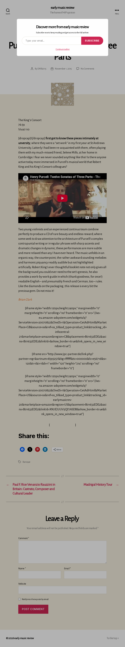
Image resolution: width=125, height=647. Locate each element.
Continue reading (63, 49)
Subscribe (92, 40)
